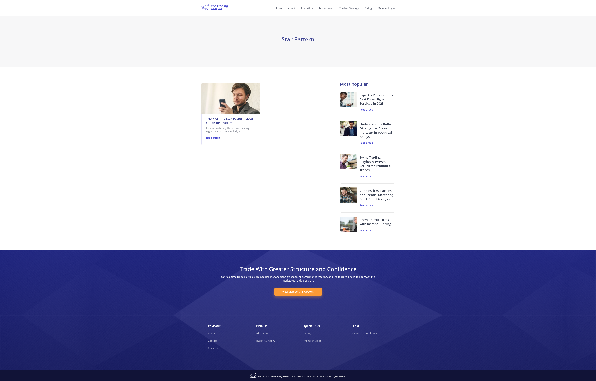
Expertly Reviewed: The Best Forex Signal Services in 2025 (377, 99)
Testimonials (326, 8)
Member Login (386, 8)
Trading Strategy (349, 8)
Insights (261, 326)
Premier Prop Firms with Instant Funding (375, 222)
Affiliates (213, 348)
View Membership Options (298, 291)
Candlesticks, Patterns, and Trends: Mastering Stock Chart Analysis (377, 195)
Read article (213, 137)
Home (278, 8)
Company (214, 326)
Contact (212, 340)
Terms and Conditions (364, 333)
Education (307, 8)
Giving (368, 8)
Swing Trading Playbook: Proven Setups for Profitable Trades (375, 163)
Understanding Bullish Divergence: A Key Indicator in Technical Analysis (376, 130)
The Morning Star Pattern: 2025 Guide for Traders (229, 120)
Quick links (312, 326)
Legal (355, 326)
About (291, 8)
